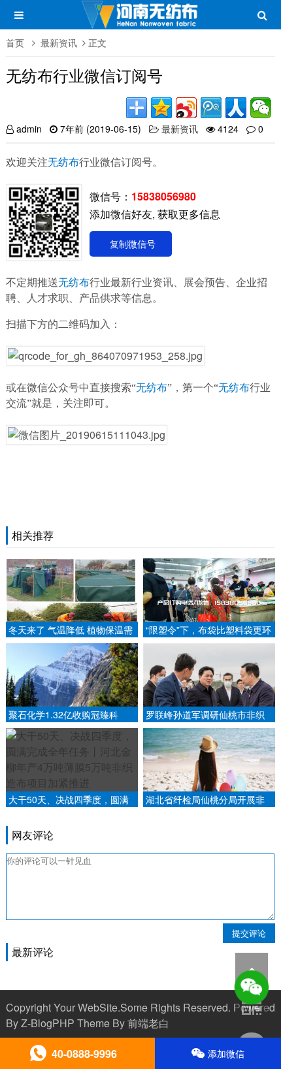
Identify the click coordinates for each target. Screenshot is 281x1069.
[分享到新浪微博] (186, 107)
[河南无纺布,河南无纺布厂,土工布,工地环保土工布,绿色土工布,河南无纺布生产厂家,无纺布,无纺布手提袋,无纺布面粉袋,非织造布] (141, 21)
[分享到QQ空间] (161, 107)
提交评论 (249, 933)
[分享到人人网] (235, 107)
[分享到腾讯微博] (211, 107)
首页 (15, 42)
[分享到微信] (260, 107)
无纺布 (63, 161)
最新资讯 (59, 42)
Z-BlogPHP (47, 1022)
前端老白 (148, 1022)
